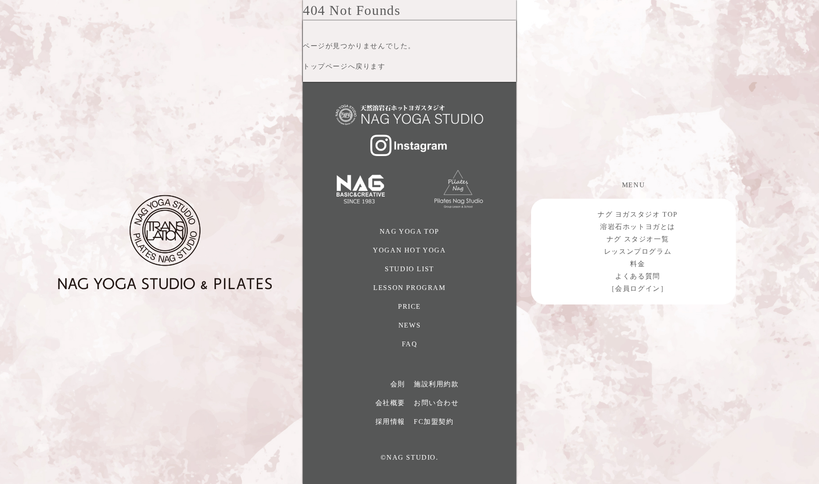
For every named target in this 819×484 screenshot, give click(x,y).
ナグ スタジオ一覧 (638, 239)
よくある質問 (637, 276)
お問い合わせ (436, 402)
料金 (637, 263)
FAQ (410, 344)
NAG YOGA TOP (409, 231)
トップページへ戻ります (344, 66)
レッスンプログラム (637, 251)
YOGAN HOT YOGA (409, 250)
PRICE (409, 306)
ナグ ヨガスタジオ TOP (638, 214)
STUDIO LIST (409, 268)
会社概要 (390, 402)
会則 (397, 384)
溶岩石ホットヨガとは (637, 226)
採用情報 (390, 421)
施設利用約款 (436, 384)
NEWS (409, 325)
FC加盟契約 (434, 421)
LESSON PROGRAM (409, 287)
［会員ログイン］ (638, 288)
